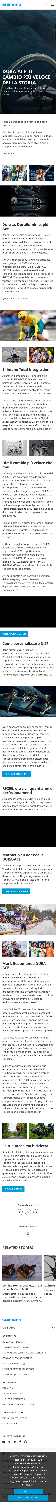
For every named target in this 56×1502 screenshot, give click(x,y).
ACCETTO (28, 1491)
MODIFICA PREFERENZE (28, 1497)
